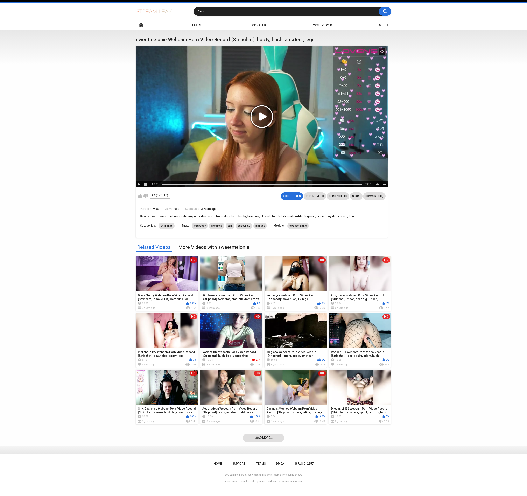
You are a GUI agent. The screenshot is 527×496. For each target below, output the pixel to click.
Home (141, 25)
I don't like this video (145, 196)
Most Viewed (322, 25)
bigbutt (260, 225)
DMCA (280, 463)
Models (384, 25)
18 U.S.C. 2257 (304, 463)
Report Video (315, 196)
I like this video (140, 196)
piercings (216, 225)
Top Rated (258, 25)
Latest (197, 25)
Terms (261, 463)
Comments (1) (374, 196)
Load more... (263, 437)
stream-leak (244, 481)
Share (356, 196)
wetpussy (200, 225)
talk (230, 225)
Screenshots (338, 196)
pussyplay (244, 225)
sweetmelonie (298, 225)
